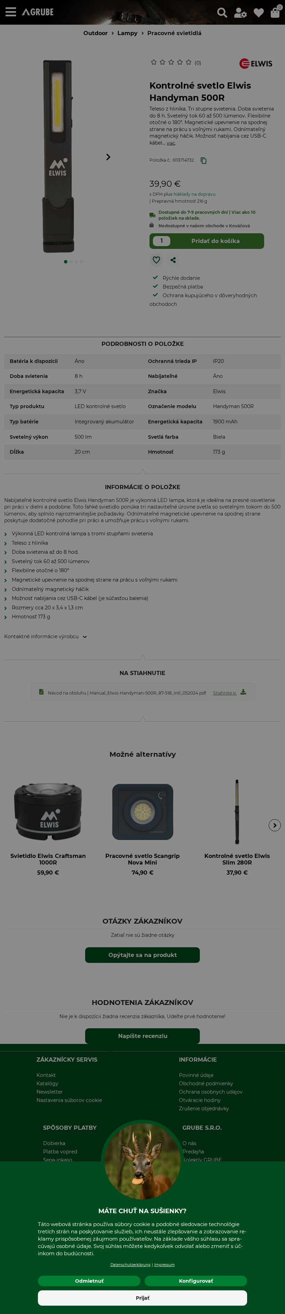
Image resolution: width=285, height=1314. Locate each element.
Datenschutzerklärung (130, 1265)
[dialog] (142, 657)
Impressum (164, 1265)
